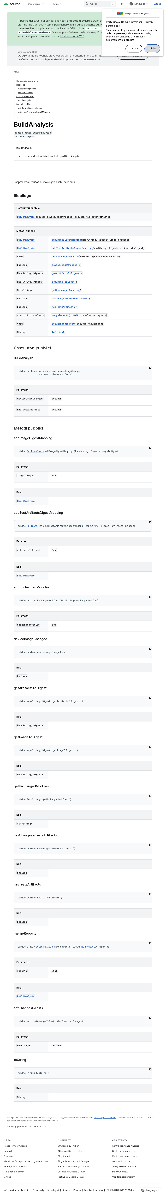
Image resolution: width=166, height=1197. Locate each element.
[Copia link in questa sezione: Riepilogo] (34, 196)
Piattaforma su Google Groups (73, 1166)
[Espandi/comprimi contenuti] (37, 81)
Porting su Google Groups (71, 1176)
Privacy (77, 1190)
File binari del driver (14, 1171)
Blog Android (64, 1156)
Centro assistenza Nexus (124, 1156)
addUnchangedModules (65, 256)
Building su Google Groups (71, 1171)
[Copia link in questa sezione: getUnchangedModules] (52, 786)
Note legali (53, 1190)
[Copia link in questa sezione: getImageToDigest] (45, 737)
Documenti (34, 3)
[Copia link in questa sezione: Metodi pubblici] (46, 428)
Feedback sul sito (93, 1190)
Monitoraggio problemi (124, 1176)
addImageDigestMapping (66, 239)
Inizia (152, 48)
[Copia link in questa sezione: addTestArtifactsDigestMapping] (66, 513)
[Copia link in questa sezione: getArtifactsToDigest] (50, 688)
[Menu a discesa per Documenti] (44, 4)
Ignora (134, 48)
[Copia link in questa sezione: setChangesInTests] (46, 1008)
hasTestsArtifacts (63, 306)
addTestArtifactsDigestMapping (72, 248)
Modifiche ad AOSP (72, 36)
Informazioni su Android (16, 1190)
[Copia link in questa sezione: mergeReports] (39, 934)
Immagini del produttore (16, 1166)
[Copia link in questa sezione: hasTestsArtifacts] (44, 885)
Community (38, 1190)
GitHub (7, 1176)
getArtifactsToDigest (65, 273)
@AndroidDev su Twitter (70, 1151)
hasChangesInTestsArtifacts (69, 298)
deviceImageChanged (64, 264)
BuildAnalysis (26, 216)
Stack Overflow (120, 1171)
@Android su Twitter (68, 1145)
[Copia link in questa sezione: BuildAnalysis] (36, 358)
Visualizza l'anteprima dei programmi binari (26, 1161)
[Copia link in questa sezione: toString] (29, 1060)
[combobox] (100, 4)
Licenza (66, 1190)
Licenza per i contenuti (105, 1117)
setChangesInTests (64, 323)
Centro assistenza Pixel (123, 1151)
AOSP (16, 72)
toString (57, 332)
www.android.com (121, 1161)
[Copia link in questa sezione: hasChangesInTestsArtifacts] (60, 836)
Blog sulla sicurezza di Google (73, 1161)
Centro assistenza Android (125, 1145)
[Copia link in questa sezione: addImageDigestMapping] (55, 438)
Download (9, 1156)
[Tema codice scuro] (150, 368)
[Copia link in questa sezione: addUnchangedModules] (52, 588)
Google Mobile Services (124, 1166)
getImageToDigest (63, 281)
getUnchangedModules (65, 290)
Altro (56, 3)
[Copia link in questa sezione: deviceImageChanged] (50, 639)
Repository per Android (15, 1145)
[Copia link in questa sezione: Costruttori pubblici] (54, 348)
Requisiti (8, 1151)
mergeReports (60, 315)
